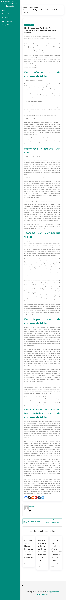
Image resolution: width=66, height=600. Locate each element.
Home (3, 10)
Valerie (32, 507)
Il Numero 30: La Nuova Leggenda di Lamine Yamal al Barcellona (29, 549)
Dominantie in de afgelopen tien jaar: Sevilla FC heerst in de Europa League (31, 521)
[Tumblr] (39, 497)
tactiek (47, 38)
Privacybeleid (6, 25)
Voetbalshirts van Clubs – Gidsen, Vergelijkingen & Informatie (10, 4)
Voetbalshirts (6, 14)
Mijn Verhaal (5, 17)
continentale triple (46, 36)
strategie (42, 38)
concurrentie (38, 36)
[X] (29, 497)
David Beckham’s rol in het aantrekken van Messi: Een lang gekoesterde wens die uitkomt (53, 521)
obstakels (36, 38)
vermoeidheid (27, 41)
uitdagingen (53, 38)
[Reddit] (32, 497)
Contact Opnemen (7, 21)
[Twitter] (42, 497)
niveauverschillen (28, 38)
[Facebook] (26, 497)
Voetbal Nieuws (29, 25)
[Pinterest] (36, 497)
